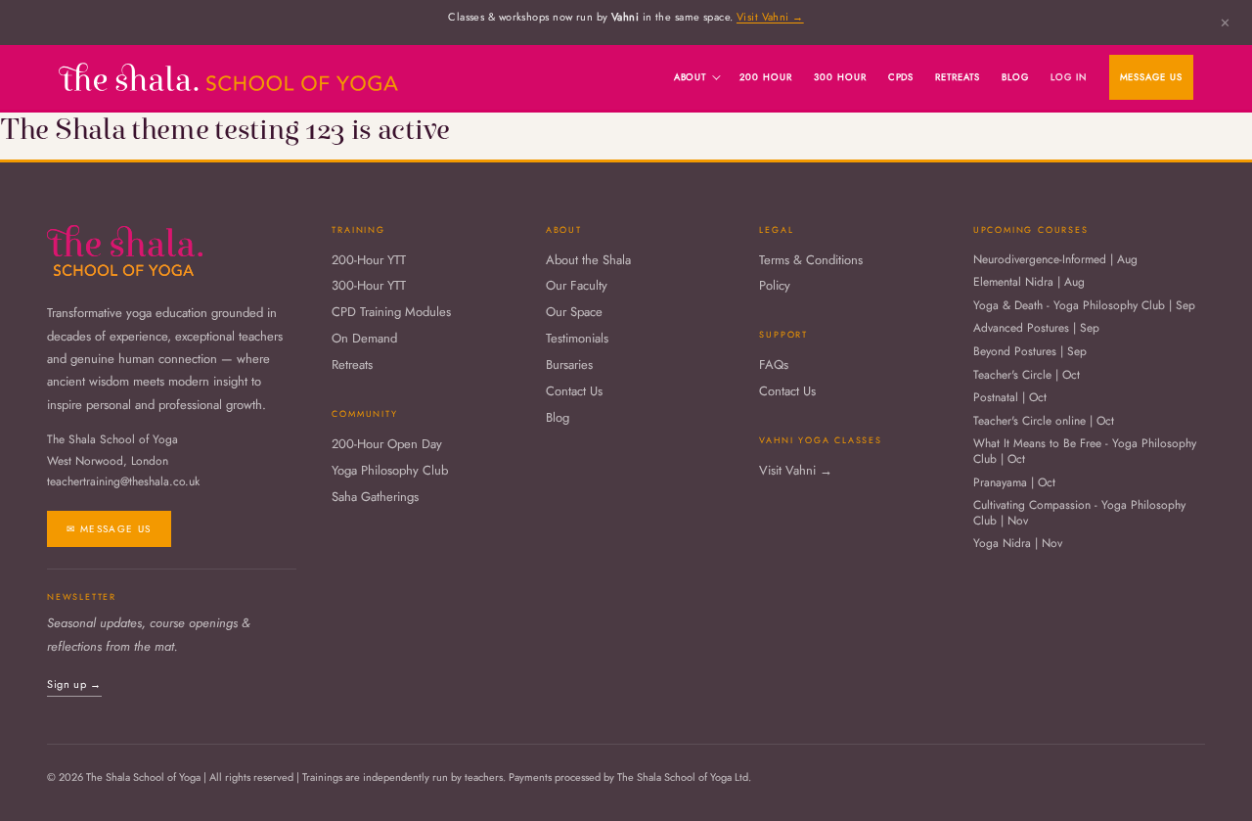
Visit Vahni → (770, 16)
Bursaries (569, 365)
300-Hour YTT (369, 286)
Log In (1069, 77)
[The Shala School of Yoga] (228, 77)
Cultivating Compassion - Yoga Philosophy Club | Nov (1079, 513)
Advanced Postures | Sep (1036, 329)
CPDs (901, 77)
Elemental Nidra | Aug (1029, 283)
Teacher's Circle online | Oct (1043, 422)
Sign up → (74, 684)
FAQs (773, 365)
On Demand (364, 339)
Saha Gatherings (375, 497)
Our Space (574, 312)
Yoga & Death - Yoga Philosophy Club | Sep (1084, 306)
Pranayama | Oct (1014, 483)
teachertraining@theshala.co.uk (123, 481)
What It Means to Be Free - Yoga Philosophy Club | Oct (1084, 451)
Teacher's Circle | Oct (1026, 376)
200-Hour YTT (369, 260)
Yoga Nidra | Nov (1017, 544)
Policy (774, 286)
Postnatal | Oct (1010, 398)
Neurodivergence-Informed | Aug (1055, 260)
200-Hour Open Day (387, 444)
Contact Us (574, 392)
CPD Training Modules (391, 312)
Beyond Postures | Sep (1030, 352)
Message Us (1152, 77)
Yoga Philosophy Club (390, 471)
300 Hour (840, 77)
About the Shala (588, 260)
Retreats (957, 77)
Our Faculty (576, 286)
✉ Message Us (109, 529)
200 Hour (765, 77)
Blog (1015, 77)
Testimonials (577, 339)
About (690, 77)
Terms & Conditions (811, 260)
